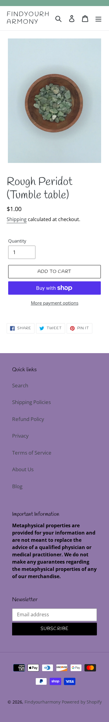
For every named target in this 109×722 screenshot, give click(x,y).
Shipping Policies (31, 402)
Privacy (20, 435)
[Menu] (98, 18)
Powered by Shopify (82, 702)
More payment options (54, 303)
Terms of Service (31, 452)
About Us (23, 469)
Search (20, 385)
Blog (17, 486)
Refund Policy (28, 419)
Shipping (17, 219)
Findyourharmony (28, 18)
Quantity (17, 241)
